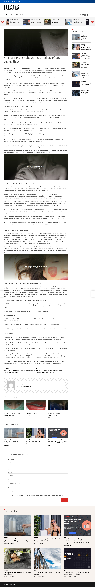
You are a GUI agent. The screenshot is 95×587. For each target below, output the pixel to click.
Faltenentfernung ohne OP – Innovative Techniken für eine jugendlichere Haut (12, 413)
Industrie (13, 14)
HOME (5, 14)
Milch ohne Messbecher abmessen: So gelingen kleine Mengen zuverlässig (13, 441)
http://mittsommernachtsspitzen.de (24, 386)
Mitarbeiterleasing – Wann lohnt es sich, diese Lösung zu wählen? (83, 21)
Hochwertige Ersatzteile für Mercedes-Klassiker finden (85, 94)
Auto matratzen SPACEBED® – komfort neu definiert (41, 21)
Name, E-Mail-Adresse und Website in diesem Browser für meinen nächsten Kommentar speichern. (37, 495)
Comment (11, 459)
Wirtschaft (18, 14)
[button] (2, 22)
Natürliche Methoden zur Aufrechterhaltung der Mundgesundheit (54, 413)
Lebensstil (6, 537)
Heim (9, 14)
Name (10, 472)
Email (9, 480)
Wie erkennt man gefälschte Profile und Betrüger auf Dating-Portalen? (35, 440)
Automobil (29, 14)
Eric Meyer (12, 65)
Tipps (23, 14)
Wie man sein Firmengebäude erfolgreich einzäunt (60, 21)
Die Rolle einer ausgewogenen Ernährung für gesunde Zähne (34, 412)
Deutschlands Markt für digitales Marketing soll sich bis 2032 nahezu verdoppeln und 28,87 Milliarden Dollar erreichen (19, 23)
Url (9, 488)
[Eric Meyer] (11, 385)
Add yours (27, 454)
